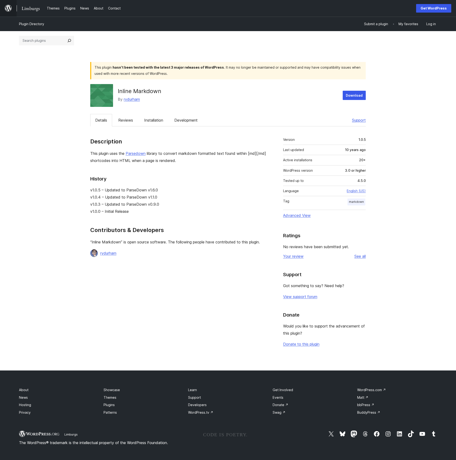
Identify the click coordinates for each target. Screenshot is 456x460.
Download (354, 95)
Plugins (109, 405)
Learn (192, 390)
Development (186, 120)
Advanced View (297, 215)
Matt (362, 397)
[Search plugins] (69, 40)
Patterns (110, 412)
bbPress (365, 405)
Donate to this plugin (301, 344)
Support (359, 120)
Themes (110, 397)
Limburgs (71, 434)
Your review (293, 256)
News (23, 397)
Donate (280, 405)
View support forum (300, 296)
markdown (356, 202)
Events (278, 397)
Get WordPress (434, 8)
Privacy (25, 412)
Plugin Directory (31, 24)
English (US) (356, 191)
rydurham (132, 99)
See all (360, 256)
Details (101, 120)
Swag (279, 412)
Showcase (112, 390)
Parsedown (136, 153)
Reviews (125, 120)
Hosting (25, 405)
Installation (153, 120)
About (23, 390)
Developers (197, 405)
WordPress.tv (200, 412)
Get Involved (283, 390)
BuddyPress (368, 412)
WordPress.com (371, 390)
